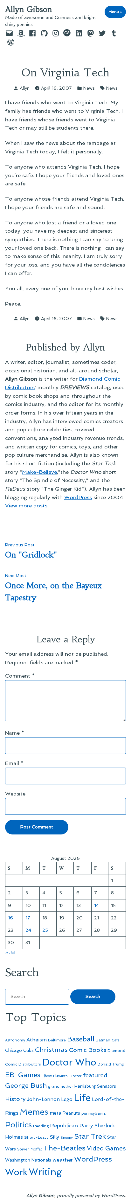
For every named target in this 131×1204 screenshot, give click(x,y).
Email (14, 763)
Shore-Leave (36, 1137)
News (89, 88)
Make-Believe (39, 472)
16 (10, 917)
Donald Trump (111, 1064)
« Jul (10, 952)
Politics (18, 1124)
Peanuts (71, 1113)
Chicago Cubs (19, 1050)
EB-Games (22, 1075)
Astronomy (15, 1040)
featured (95, 1075)
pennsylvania (93, 1113)
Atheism (36, 1040)
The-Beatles (64, 1148)
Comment (20, 676)
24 (28, 930)
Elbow (47, 1076)
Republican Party (71, 1125)
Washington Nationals (28, 1159)
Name (14, 733)
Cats (115, 1040)
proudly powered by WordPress (91, 1195)
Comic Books (87, 1049)
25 (45, 930)
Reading (41, 1126)
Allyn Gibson (28, 9)
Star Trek (90, 1136)
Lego (66, 1099)
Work (16, 1172)
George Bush (26, 1085)
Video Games (106, 1148)
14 (96, 905)
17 (27, 917)
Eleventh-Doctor (67, 1076)
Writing (45, 1172)
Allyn (25, 88)
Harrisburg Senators (95, 1086)
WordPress (78, 497)
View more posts (26, 505)
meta (55, 1113)
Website (15, 793)
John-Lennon (43, 1099)
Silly (54, 1137)
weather (62, 1160)
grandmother (60, 1086)
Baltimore (57, 1040)
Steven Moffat (29, 1149)
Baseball (80, 1039)
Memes (34, 1112)
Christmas (51, 1049)
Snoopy (66, 1138)
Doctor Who (69, 1062)
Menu (117, 12)
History (15, 1099)
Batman (103, 1040)
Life (82, 1097)
